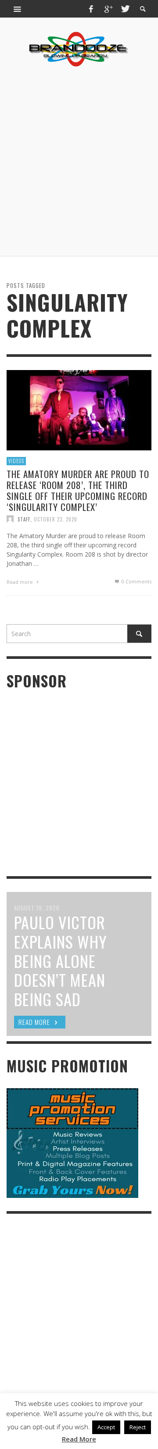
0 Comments (135, 581)
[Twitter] (124, 9)
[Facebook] (91, 9)
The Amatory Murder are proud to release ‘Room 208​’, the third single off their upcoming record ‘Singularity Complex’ (78, 490)
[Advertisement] (79, 162)
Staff (24, 518)
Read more (20, 582)
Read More (79, 1439)
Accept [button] (106, 1427)
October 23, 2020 (55, 518)
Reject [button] (137, 1427)
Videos (16, 460)
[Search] (18, 9)
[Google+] (108, 9)
